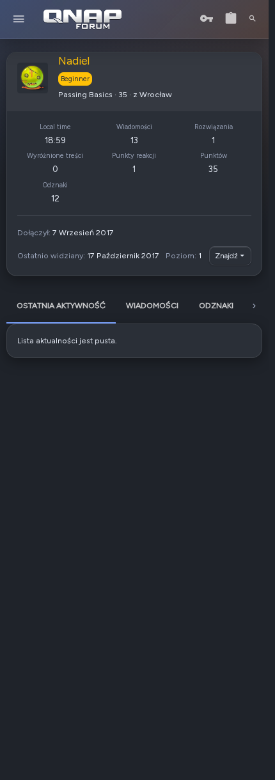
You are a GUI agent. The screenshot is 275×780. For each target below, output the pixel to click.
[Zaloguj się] (206, 19)
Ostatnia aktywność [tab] (61, 305)
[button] (18, 19)
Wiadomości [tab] (152, 305)
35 (213, 169)
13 (134, 140)
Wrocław (155, 94)
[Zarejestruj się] (231, 19)
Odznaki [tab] (216, 305)
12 (55, 198)
